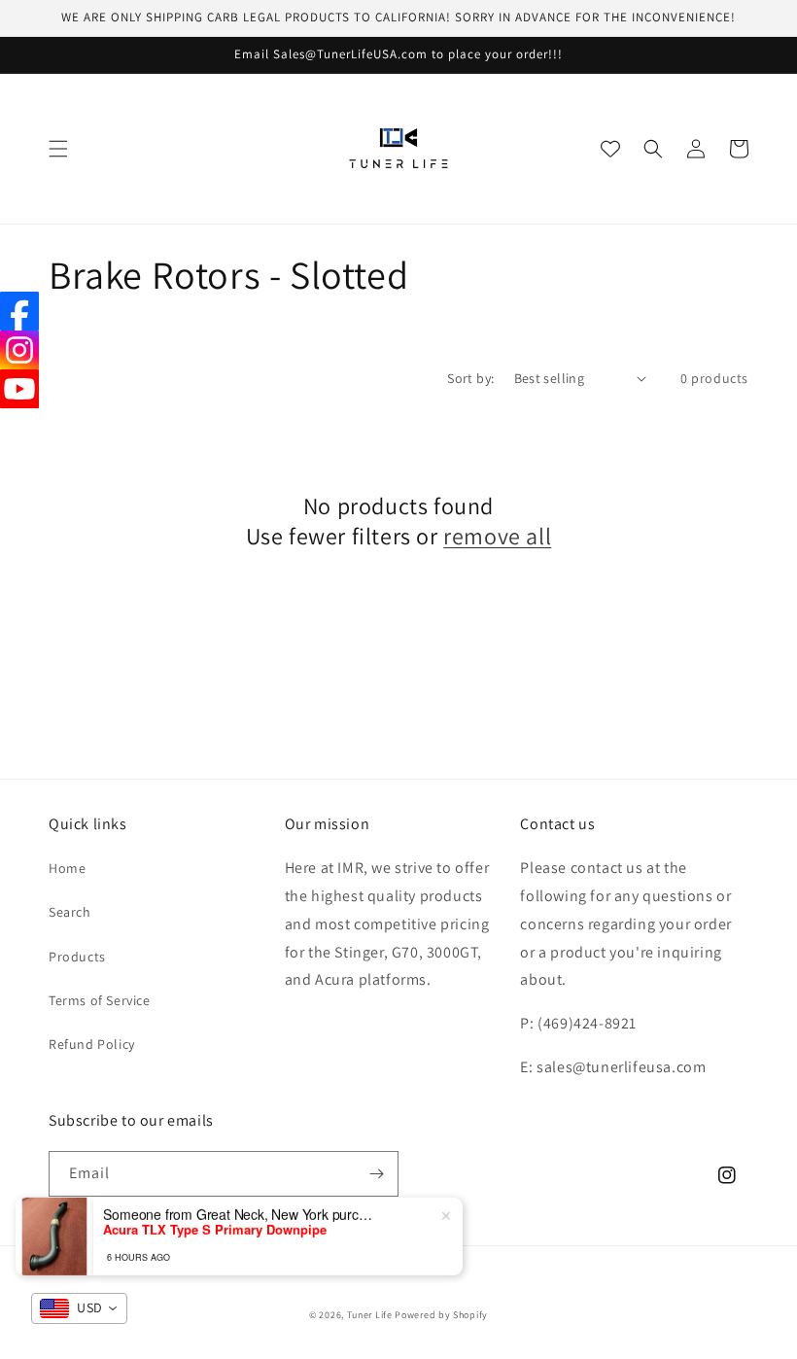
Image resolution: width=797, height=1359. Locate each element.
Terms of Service (100, 1000)
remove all (497, 536)
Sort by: (470, 378)
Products (77, 956)
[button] (58, 148)
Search (70, 912)
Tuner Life (370, 1314)
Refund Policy (92, 1044)
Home (67, 868)
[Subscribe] (376, 1174)
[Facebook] (19, 311)
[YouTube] (19, 388)
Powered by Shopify (441, 1314)
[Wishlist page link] (610, 148)
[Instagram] (19, 350)
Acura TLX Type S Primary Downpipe (215, 1229)
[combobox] (79, 1308)
